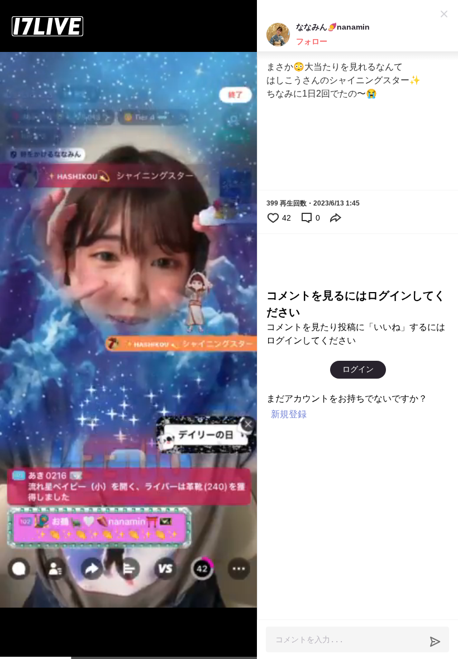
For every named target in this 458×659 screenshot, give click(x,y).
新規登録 (289, 414)
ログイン (358, 369)
